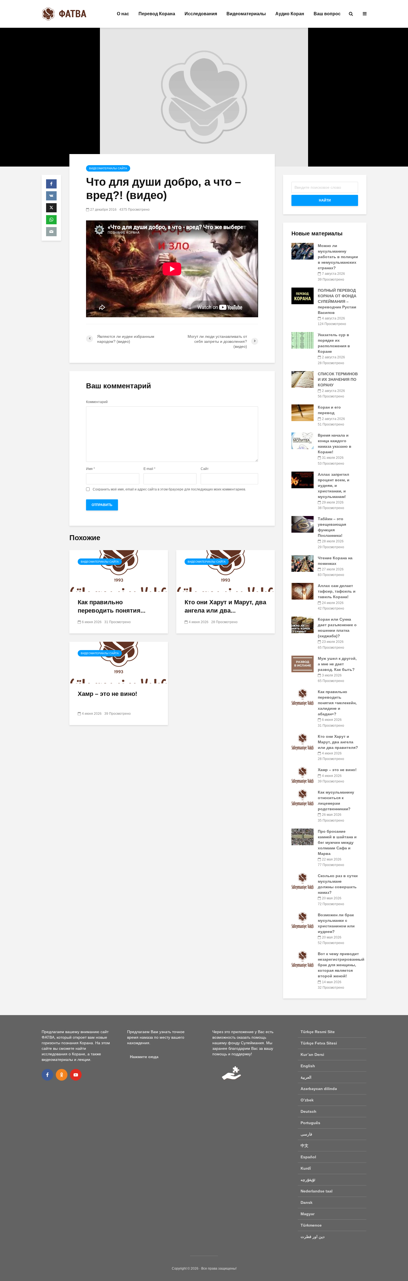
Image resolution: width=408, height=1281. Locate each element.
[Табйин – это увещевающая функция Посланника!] (302, 524)
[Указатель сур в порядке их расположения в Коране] (302, 340)
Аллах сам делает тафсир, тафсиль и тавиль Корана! (337, 591)
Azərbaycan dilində (319, 1088)
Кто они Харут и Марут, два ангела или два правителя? (338, 742)
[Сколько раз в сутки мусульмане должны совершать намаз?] (302, 881)
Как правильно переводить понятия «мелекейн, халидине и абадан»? (337, 702)
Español (308, 1157)
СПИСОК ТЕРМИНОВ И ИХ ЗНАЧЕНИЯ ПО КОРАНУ (338, 379)
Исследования (201, 13)
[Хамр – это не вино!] (118, 662)
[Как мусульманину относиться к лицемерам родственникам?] (302, 797)
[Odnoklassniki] (61, 1075)
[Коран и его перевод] (302, 412)
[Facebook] (47, 1075)
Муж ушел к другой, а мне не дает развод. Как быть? (337, 664)
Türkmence (311, 1225)
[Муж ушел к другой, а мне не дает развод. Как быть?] (302, 663)
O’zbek (307, 1100)
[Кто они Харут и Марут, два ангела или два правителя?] (225, 570)
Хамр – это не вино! (107, 693)
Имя (90, 468)
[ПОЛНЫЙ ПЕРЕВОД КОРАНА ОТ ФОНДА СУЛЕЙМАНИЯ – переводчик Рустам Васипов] (302, 295)
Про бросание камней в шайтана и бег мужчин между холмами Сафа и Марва (337, 842)
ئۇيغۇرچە (308, 1179)
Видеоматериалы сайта (108, 168)
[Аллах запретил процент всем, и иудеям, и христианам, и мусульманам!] (302, 479)
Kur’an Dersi (312, 1054)
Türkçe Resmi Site (318, 1032)
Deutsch (308, 1111)
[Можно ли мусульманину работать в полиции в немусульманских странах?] (302, 251)
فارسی (306, 1134)
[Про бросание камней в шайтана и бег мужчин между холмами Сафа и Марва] (302, 836)
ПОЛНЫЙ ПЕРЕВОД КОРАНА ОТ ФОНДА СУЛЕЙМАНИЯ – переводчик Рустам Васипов (337, 301)
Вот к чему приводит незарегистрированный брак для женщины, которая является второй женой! (341, 965)
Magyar (307, 1214)
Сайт (205, 468)
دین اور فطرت (312, 1236)
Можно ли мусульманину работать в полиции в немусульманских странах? (338, 256)
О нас (123, 13)
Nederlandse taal (317, 1191)
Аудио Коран (289, 13)
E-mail (149, 468)
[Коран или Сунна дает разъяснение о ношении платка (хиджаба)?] (302, 624)
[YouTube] (76, 1075)
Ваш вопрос (327, 13)
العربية (306, 1077)
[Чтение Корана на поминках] (302, 563)
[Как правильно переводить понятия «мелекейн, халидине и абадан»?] (118, 570)
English (308, 1066)
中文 (304, 1145)
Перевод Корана (156, 13)
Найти (325, 200)
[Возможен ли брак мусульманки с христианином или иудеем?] (302, 920)
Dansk (307, 1202)
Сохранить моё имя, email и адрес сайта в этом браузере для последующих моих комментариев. (169, 489)
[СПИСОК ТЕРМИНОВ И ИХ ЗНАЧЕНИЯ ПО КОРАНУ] (302, 379)
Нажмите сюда (144, 1057)
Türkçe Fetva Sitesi (319, 1043)
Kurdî (306, 1168)
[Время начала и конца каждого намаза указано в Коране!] (302, 440)
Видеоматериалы (246, 13)
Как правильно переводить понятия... (111, 606)
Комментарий (97, 402)
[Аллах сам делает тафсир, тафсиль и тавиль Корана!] (302, 591)
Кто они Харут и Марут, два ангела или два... (225, 606)
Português (310, 1123)
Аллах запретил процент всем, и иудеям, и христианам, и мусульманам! (333, 485)
